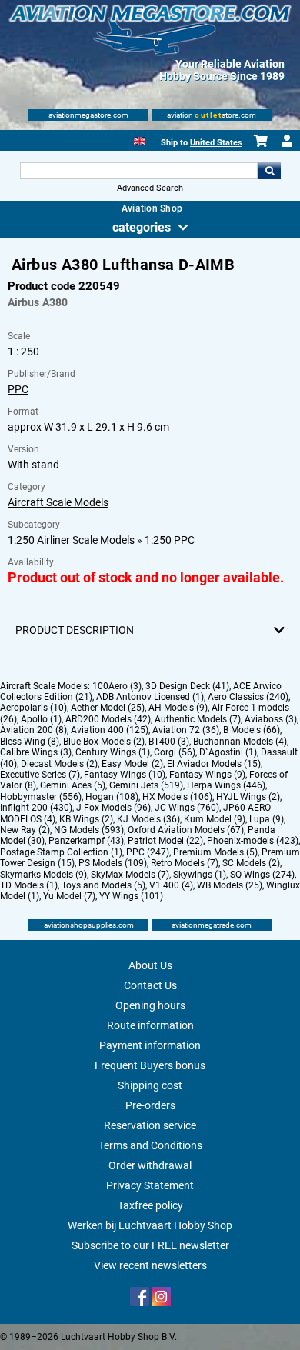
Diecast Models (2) (59, 763)
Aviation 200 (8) (33, 730)
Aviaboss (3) (271, 719)
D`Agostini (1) (228, 752)
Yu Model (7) (69, 896)
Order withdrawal (150, 1165)
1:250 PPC (170, 540)
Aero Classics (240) (248, 697)
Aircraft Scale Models (58, 502)
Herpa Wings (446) (226, 785)
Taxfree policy (150, 1205)
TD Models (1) (29, 885)
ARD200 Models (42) (108, 719)
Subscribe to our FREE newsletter (150, 1245)
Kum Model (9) (214, 819)
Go (269, 170)
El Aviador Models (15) (214, 763)
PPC (18, 389)
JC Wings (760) (187, 807)
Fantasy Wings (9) (207, 774)
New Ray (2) (25, 830)
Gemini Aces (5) (72, 785)
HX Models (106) (177, 797)
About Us (150, 965)
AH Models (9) (178, 707)
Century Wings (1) (112, 752)
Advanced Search (150, 188)
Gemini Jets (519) (146, 785)
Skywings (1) (199, 874)
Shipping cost (150, 1085)
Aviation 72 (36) (185, 730)
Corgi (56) (174, 752)
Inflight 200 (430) (36, 807)
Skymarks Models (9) (43, 874)
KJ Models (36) (148, 819)
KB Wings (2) (86, 819)
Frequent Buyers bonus (150, 1065)
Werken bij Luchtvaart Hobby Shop (150, 1225)
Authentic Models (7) (198, 719)
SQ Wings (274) (262, 874)
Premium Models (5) (215, 852)
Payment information (150, 1045)
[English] (139, 140)
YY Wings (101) (131, 896)
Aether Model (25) (108, 707)
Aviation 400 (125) (109, 730)
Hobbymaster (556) (41, 797)
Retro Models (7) (184, 863)
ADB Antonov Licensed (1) (150, 697)
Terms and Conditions (150, 1145)
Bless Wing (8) (29, 741)
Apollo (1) (41, 719)
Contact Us (150, 985)
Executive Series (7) (40, 774)
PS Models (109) (112, 863)
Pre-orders (150, 1105)
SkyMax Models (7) (130, 874)
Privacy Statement (150, 1185)
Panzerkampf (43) (86, 840)
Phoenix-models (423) (252, 840)
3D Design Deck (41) (187, 686)
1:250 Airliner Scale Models (71, 540)
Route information (150, 1025)
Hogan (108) (111, 797)
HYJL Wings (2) (248, 797)
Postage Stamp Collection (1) (61, 852)
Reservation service (150, 1125)
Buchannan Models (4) (240, 741)
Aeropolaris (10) (33, 707)
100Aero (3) (117, 686)
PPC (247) (147, 852)
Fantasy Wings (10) (124, 774)
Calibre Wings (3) (36, 752)
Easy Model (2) (132, 763)
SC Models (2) (251, 863)
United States (216, 143)
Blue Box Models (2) (104, 741)
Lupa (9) (266, 819)
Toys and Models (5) (103, 885)
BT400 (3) (168, 741)
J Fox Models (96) (113, 807)
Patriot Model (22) (165, 840)
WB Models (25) (229, 885)
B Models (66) (251, 730)
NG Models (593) (89, 830)
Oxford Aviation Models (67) (186, 830)
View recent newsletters (150, 1265)
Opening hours (150, 1005)
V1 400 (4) (171, 885)
